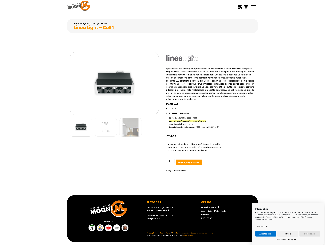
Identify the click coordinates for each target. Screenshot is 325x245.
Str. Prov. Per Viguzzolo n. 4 (160, 209)
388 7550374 (166, 215)
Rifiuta (288, 233)
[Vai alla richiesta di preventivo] (240, 7)
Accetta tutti (265, 233)
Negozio (85, 23)
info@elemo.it (154, 218)
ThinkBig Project (187, 235)
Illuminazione (180, 171)
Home (76, 23)
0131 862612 (152, 215)
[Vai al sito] (91, 227)
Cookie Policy (281, 239)
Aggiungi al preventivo (189, 162)
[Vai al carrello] (245, 7)
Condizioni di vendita (180, 233)
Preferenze (309, 233)
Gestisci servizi (262, 226)
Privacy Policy (293, 239)
